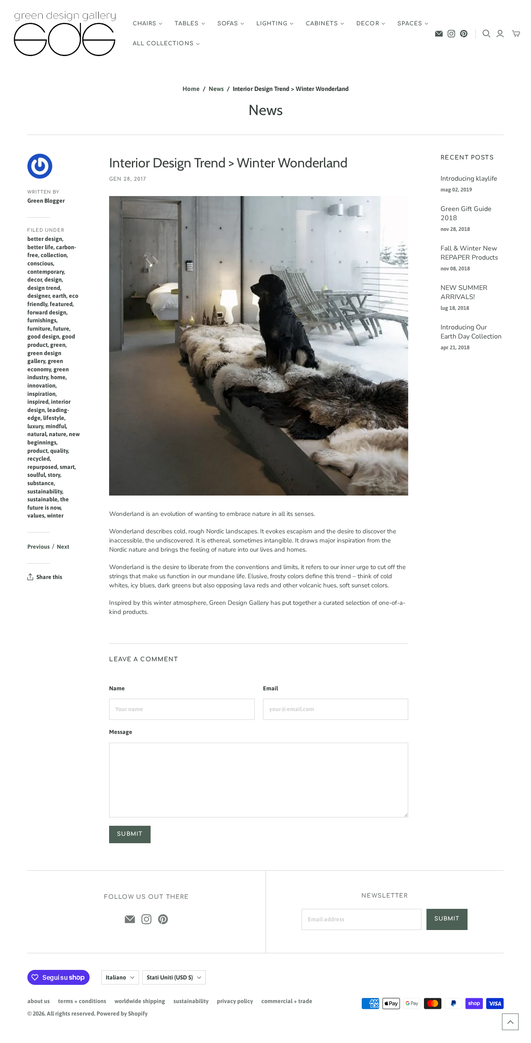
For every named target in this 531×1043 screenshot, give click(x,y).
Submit (447, 919)
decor (34, 279)
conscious (40, 263)
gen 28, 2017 (127, 179)
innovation (41, 385)
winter (55, 515)
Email (270, 688)
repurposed (42, 467)
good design (43, 336)
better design (44, 239)
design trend (43, 288)
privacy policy (235, 1001)
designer (38, 295)
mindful (56, 426)
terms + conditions (82, 1001)
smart (67, 467)
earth (59, 295)
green (58, 344)
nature (57, 434)
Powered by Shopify (122, 1013)
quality (59, 450)
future (61, 328)
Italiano (116, 977)
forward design (46, 312)
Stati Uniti (170, 977)
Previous (38, 546)
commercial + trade (286, 1001)
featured (61, 304)
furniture (39, 328)
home (58, 377)
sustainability (44, 491)
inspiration (41, 393)
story (54, 474)
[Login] (500, 33)
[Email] (439, 33)
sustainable (42, 499)
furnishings (41, 320)
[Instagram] (451, 33)
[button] (510, 1022)
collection (54, 255)
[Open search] (486, 33)
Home (191, 88)
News (216, 88)
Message (120, 732)
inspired (38, 401)
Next (63, 546)
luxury (35, 426)
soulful (36, 474)
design (53, 279)
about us (38, 1001)
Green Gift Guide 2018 (466, 213)
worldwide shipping (139, 1001)
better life (40, 247)
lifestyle (53, 418)
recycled (38, 458)
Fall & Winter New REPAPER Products (469, 253)
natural (36, 434)
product (37, 450)
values (35, 515)
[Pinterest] (464, 33)
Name (117, 688)
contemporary (45, 271)
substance (40, 483)
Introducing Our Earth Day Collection (471, 332)
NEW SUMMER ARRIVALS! (464, 292)
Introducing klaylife (469, 178)
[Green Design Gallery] (65, 33)
